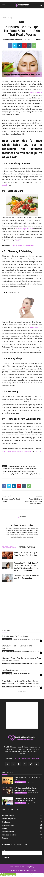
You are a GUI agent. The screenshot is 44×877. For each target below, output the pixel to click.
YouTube (38, 451)
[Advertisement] (22, 11)
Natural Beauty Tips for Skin (30, 474)
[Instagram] (13, 764)
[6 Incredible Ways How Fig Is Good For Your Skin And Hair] (7, 555)
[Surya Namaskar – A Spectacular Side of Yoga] (7, 780)
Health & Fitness (7, 639)
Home (4, 18)
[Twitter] (31, 764)
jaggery (18, 240)
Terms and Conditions (17, 867)
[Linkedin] (19, 764)
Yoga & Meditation (8, 663)
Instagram (27, 451)
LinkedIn (20, 451)
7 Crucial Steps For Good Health (23, 245)
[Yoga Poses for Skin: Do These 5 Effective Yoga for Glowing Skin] (7, 801)
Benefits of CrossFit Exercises (14, 670)
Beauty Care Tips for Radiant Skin (13, 468)
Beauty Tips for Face (31, 468)
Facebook (7, 451)
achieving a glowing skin (24, 229)
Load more (21, 691)
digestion (5, 185)
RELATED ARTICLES (9, 547)
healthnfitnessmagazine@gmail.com (26, 758)
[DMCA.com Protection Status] (8, 876)
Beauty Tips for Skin (28, 471)
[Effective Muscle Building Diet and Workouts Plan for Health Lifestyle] (7, 790)
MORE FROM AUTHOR (26, 547)
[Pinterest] (25, 764)
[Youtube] (36, 764)
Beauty (10, 18)
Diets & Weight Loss (20, 792)
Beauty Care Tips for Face (28, 466)
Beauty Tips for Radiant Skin (11, 471)
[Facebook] (7, 764)
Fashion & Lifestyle (8, 651)
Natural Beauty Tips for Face (11, 474)
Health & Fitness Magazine (13, 39)
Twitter (14, 451)
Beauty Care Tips (14, 466)
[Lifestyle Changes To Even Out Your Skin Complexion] (7, 578)
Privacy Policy (30, 867)
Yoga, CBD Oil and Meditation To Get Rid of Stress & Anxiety (33, 501)
